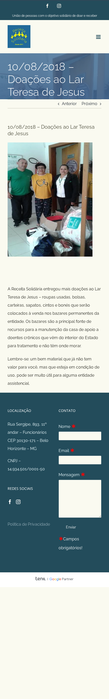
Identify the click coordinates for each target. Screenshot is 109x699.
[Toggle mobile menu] (98, 37)
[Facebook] (10, 502)
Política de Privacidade (29, 524)
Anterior (69, 103)
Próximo (89, 103)
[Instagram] (18, 502)
